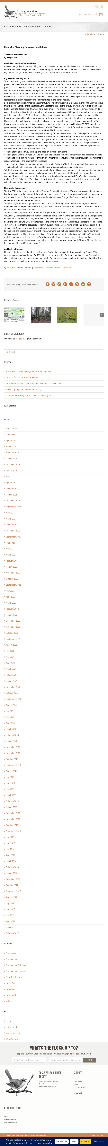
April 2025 (10, 482)
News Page (11, 989)
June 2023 (10, 542)
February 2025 (12, 488)
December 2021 (13, 620)
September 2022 (13, 584)
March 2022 (11, 602)
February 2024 (12, 524)
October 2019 (12, 759)
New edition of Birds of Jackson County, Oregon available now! (33, 383)
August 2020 (11, 705)
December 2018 (13, 813)
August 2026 (11, 428)
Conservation (38, 268)
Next (99, 34)
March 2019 (11, 795)
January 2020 (11, 741)
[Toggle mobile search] (96, 6)
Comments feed (13, 1033)
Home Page (11, 983)
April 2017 (10, 921)
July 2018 (10, 837)
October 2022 (12, 578)
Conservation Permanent (17, 971)
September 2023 (13, 536)
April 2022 (10, 596)
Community (11, 953)
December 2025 (13, 464)
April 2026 (10, 440)
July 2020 (10, 711)
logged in (20, 338)
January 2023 (11, 566)
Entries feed (11, 1027)
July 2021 (10, 651)
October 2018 (12, 825)
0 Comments (66, 268)
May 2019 (10, 789)
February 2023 (12, 560)
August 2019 (11, 771)
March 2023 (11, 554)
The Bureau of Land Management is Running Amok (28, 371)
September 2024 (13, 506)
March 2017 (11, 927)
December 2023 (13, 530)
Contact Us (77, 1084)
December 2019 (13, 747)
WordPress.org (12, 1039)
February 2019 (12, 801)
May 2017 (10, 915)
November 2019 (13, 753)
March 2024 (11, 518)
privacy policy (78, 1093)
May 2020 (10, 717)
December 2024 (13, 500)
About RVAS (78, 1081)
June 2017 (10, 909)
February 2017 (12, 933)
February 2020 (12, 735)
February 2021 (12, 675)
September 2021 (13, 639)
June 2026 (10, 434)
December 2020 (13, 687)
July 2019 (10, 777)
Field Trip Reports (14, 977)
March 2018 (11, 861)
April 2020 (10, 723)
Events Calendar (10, 1119)
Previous (91, 34)
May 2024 (10, 512)
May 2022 (10, 591)
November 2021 (13, 626)
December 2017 (13, 879)
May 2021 (10, 657)
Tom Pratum (10, 268)
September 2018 (13, 831)
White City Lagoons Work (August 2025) (23, 389)
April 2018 (10, 855)
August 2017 (11, 897)
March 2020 (11, 729)
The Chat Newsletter (81, 1087)
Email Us (41, 1084)
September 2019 (13, 765)
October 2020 (12, 693)
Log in (8, 1021)
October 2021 (12, 633)
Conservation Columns (52, 268)
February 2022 (12, 609)
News (6, 1116)
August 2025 (11, 470)
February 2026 (12, 452)
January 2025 (11, 494)
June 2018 (10, 843)
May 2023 (10, 548)
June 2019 (10, 783)
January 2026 (11, 458)
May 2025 (10, 476)
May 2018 (10, 849)
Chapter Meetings (10, 1122)
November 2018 (13, 819)
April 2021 (10, 663)
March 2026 (11, 446)
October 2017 (12, 885)
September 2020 (13, 699)
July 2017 (10, 903)
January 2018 (11, 873)
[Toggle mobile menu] (102, 6)
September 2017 (13, 891)
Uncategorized (12, 995)
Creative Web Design (97, 1135)
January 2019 (11, 807)
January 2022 (11, 615)
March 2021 (11, 669)
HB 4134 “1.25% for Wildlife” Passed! (22, 377)
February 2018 (12, 867)
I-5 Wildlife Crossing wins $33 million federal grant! (29, 395)
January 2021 (11, 681)
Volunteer (10, 1001)
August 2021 (11, 644)
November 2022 (13, 572)
